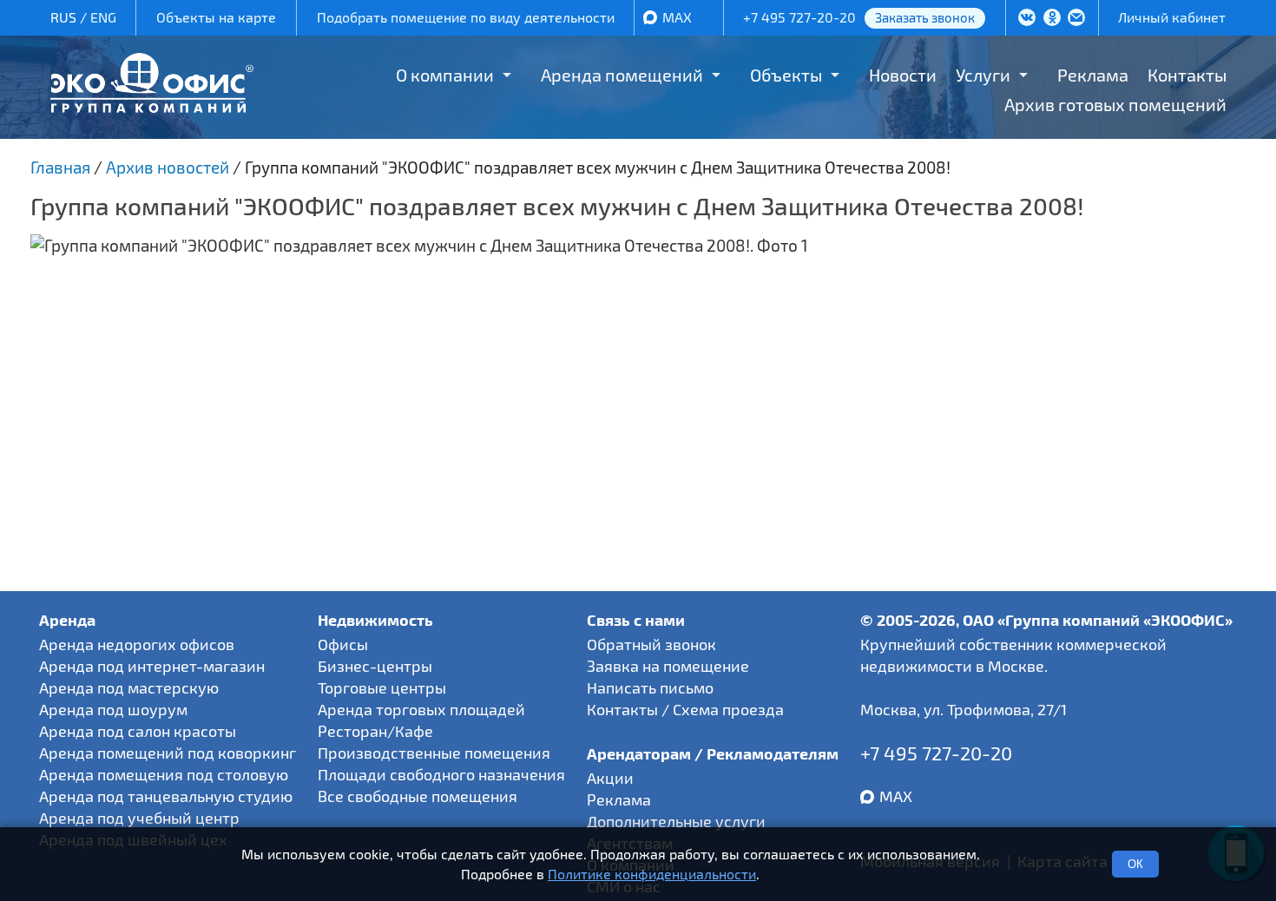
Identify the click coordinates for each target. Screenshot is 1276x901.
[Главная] (151, 106)
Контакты (1187, 74)
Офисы (343, 644)
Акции (610, 777)
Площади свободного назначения (441, 774)
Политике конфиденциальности (652, 873)
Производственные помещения (434, 752)
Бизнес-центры (375, 665)
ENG (103, 17)
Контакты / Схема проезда (685, 709)
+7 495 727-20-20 (799, 17)
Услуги (983, 74)
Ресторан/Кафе (375, 730)
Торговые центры (382, 687)
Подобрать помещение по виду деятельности (466, 17)
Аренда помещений (622, 74)
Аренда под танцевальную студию (166, 796)
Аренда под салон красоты (137, 730)
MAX (677, 17)
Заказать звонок (925, 17)
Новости (903, 74)
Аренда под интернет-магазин (152, 665)
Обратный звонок (651, 644)
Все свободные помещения (417, 796)
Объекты (786, 74)
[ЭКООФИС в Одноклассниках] (1052, 19)
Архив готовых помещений (1115, 104)
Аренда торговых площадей (421, 709)
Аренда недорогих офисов (136, 644)
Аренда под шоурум (113, 709)
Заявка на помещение (668, 665)
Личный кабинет (1172, 17)
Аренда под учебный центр (139, 817)
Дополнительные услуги (676, 821)
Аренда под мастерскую (129, 687)
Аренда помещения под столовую (163, 774)
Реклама (1092, 74)
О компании (445, 74)
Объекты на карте (216, 17)
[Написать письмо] (1076, 19)
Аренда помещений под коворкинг (167, 752)
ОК (1135, 864)
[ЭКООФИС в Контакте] (1027, 19)
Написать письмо (650, 687)
